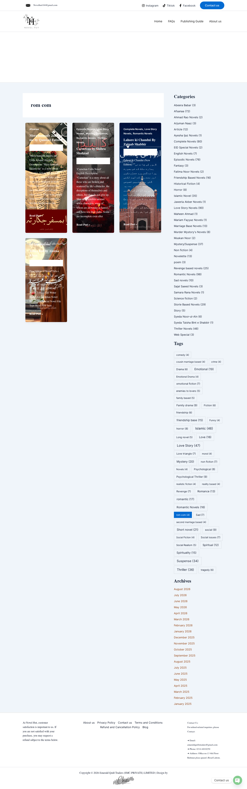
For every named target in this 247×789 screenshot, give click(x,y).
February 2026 (183, 625)
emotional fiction (188, 383)
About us (215, 21)
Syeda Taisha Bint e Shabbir (191, 322)
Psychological (204, 469)
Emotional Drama (187, 376)
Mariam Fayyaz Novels (188, 220)
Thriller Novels (183, 328)
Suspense (188, 561)
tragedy (207, 569)
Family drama (186, 405)
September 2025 (184, 655)
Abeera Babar (182, 105)
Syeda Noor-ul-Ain (185, 316)
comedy (182, 354)
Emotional (204, 369)
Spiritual (211, 545)
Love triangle (186, 453)
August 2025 (182, 661)
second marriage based (191, 522)
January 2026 (183, 631)
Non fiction (181, 250)
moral (207, 453)
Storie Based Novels (187, 304)
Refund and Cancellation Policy (120, 727)
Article (178, 129)
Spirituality (186, 552)
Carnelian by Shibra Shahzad (91, 150)
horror (182, 428)
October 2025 (183, 649)
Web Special (182, 334)
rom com (183, 514)
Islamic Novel (182, 195)
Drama (182, 369)
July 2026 (180, 595)
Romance (206, 491)
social (211, 529)
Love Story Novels (185, 207)
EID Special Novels (40, 244)
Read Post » (36, 215)
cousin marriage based (190, 361)
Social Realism (186, 545)
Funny (214, 420)
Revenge (183, 491)
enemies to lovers (188, 390)
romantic (185, 499)
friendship (184, 412)
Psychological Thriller (191, 476)
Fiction (210, 405)
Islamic (204, 428)
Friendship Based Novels (189, 177)
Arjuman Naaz (183, 123)
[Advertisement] (123, 57)
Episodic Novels (85, 129)
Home (158, 21)
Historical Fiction (184, 183)
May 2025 (180, 679)
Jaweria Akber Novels (188, 201)
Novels (182, 469)
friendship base (190, 420)
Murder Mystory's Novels (190, 232)
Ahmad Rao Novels (186, 117)
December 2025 (184, 637)
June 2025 (181, 673)
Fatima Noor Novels (186, 171)
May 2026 (180, 607)
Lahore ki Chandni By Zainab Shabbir (140, 142)
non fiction (209, 461)
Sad (200, 514)
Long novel (184, 437)
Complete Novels (133, 129)
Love (205, 437)
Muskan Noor (182, 238)
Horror (178, 189)
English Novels (183, 153)
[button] (212, 5)
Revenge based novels (188, 268)
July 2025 (180, 667)
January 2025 (183, 703)
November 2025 (184, 643)
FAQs (171, 21)
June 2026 (181, 601)
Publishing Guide (192, 21)
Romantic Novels (86, 138)
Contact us (125, 722)
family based (185, 398)
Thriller (185, 569)
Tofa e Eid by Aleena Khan (44, 253)
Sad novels (181, 280)
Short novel (187, 529)
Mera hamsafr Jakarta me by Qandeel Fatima (45, 137)
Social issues (210, 537)
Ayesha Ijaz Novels (186, 135)
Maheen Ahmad (184, 214)
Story (177, 310)
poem (177, 262)
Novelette (180, 256)
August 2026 (182, 589)
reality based (211, 484)
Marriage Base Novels (188, 226)
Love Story (188, 446)
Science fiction (183, 298)
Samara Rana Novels (187, 292)
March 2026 (181, 619)
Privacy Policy (106, 722)
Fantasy (179, 165)
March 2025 (181, 691)
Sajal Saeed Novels (186, 286)
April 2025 (180, 685)
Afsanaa (34, 129)
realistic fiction (186, 484)
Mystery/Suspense (96, 133)
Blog (145, 727)
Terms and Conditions (148, 722)
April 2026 (180, 613)
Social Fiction (185, 537)
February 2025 (183, 697)
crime (216, 361)
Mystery (185, 461)
